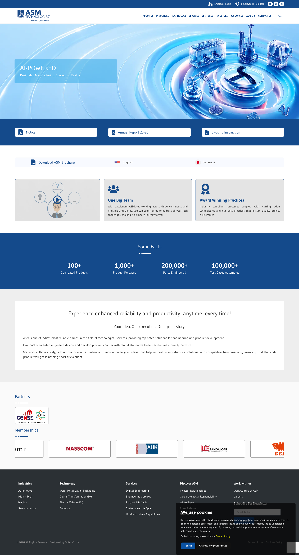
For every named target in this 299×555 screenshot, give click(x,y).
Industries (162, 15)
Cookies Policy (223, 536)
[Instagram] (281, 4)
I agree (188, 545)
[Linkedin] (270, 4)
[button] (280, 15)
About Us (148, 15)
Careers (251, 15)
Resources (236, 15)
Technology (179, 15)
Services (194, 15)
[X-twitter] (276, 4)
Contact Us (264, 15)
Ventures (207, 15)
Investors (222, 15)
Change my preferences (213, 545)
